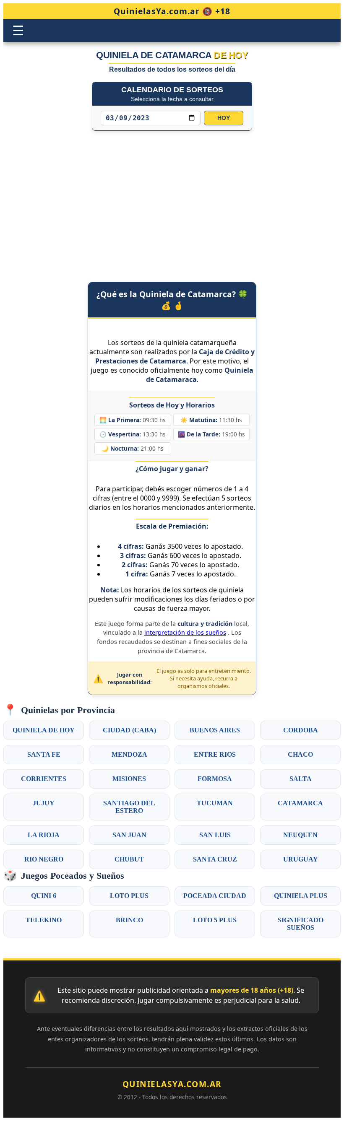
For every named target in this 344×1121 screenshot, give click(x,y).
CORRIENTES (43, 778)
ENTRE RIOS (215, 754)
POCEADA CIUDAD (214, 895)
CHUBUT (129, 859)
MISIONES (129, 778)
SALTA (300, 778)
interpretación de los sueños (185, 632)
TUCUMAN (215, 803)
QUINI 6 (43, 895)
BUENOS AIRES (215, 730)
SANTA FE (43, 754)
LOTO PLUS (129, 895)
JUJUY (44, 803)
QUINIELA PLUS (300, 895)
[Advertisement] (172, 198)
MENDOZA (129, 754)
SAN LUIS (215, 834)
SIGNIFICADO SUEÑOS (300, 923)
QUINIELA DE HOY (44, 730)
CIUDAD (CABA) (129, 730)
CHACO (300, 754)
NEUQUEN (300, 834)
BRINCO (129, 920)
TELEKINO (44, 920)
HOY (223, 118)
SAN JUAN (129, 834)
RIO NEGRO (43, 859)
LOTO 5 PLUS (215, 920)
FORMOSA (215, 778)
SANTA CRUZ (215, 859)
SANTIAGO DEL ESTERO (129, 806)
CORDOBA (300, 730)
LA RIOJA (44, 834)
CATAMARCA (300, 803)
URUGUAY (300, 859)
